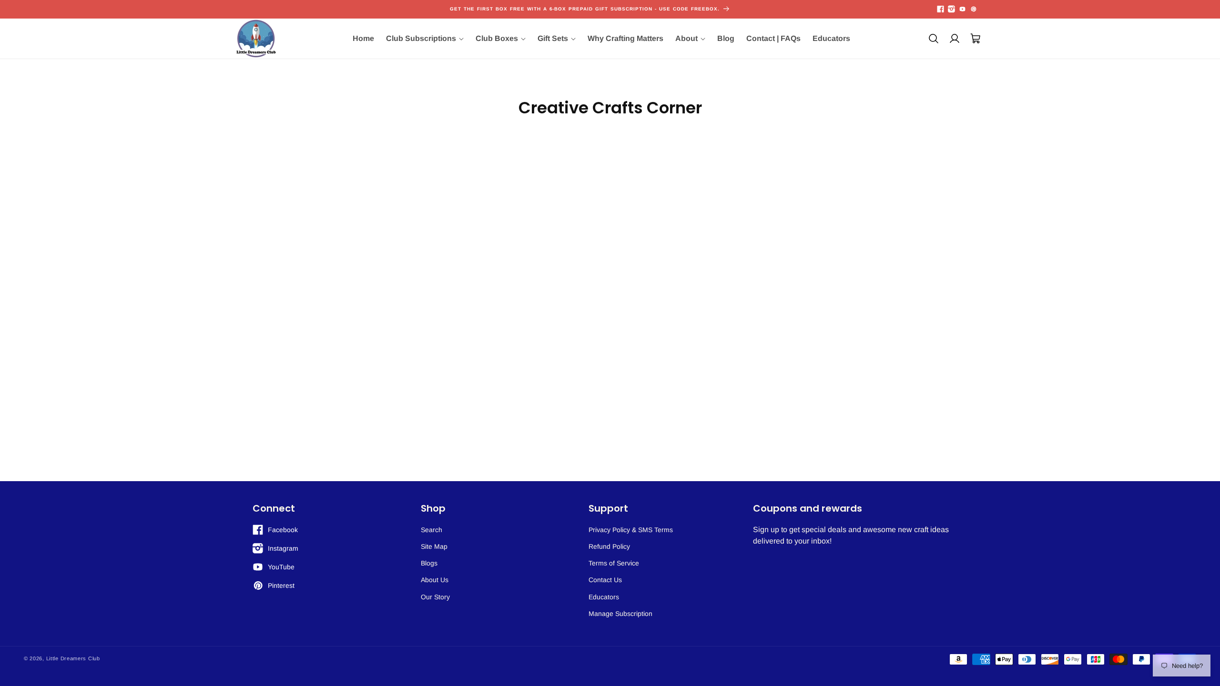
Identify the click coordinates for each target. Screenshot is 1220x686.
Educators (604, 597)
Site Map (434, 546)
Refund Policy (609, 546)
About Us (434, 580)
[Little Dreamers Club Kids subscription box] (256, 39)
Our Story (435, 597)
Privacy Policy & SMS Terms (631, 530)
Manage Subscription (620, 613)
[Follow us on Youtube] (962, 9)
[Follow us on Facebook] (940, 9)
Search (431, 530)
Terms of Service (614, 563)
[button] (425, 39)
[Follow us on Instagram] (951, 9)
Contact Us (605, 580)
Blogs (429, 563)
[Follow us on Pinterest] (973, 9)
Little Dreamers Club (73, 658)
